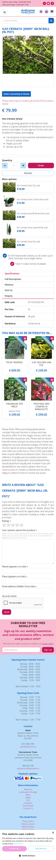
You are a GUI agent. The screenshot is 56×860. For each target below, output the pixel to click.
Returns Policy (28, 826)
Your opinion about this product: (19, 530)
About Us (28, 789)
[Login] (41, 12)
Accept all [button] (14, 848)
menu (4, 12)
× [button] (53, 833)
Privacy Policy (28, 821)
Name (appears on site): (15, 566)
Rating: (6, 521)
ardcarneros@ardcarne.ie (28, 768)
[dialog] (28, 845)
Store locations (52, 3)
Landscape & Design (28, 792)
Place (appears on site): (14, 576)
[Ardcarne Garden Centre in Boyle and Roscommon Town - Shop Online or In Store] (28, 11)
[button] (28, 855)
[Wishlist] (52, 12)
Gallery (28, 797)
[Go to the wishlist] (52, 12)
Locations (28, 803)
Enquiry (9, 295)
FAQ (28, 800)
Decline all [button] (40, 848)
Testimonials (28, 805)
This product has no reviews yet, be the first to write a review (28, 102)
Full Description (13, 279)
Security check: (9, 596)
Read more (18, 844)
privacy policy (47, 643)
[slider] (13, 525)
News (28, 794)
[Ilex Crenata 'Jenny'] (28, 61)
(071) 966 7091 (44, 3)
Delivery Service (28, 824)
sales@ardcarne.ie (28, 746)
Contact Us (28, 808)
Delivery (9, 284)
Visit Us (9, 290)
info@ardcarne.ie (48, 3)
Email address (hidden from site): (19, 586)
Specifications (12, 273)
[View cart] (46, 12)
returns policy (8, 469)
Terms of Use (28, 829)
